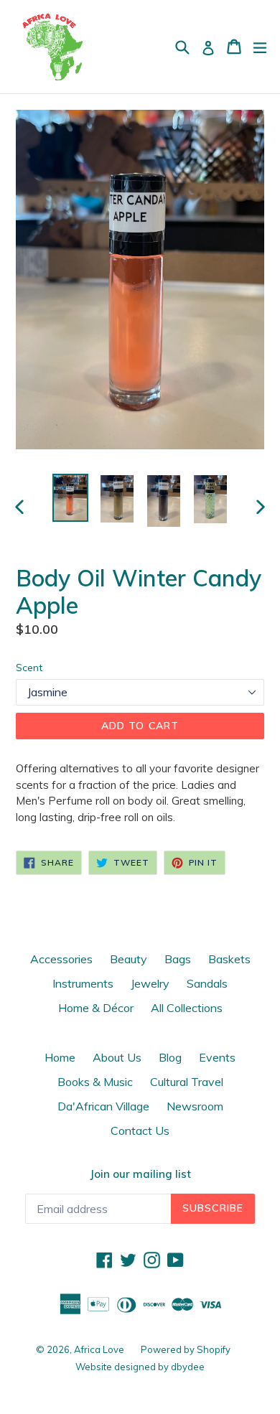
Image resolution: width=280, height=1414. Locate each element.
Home (60, 1057)
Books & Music (95, 1081)
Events (217, 1057)
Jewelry (150, 983)
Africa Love (100, 1349)
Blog (170, 1057)
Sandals (207, 983)
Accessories (61, 959)
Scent (29, 667)
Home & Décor (96, 1008)
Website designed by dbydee (140, 1366)
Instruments (82, 983)
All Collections (187, 1008)
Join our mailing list (140, 1174)
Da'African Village (103, 1106)
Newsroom (195, 1106)
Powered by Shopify (185, 1349)
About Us (117, 1057)
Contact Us (140, 1130)
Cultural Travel (186, 1081)
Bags (177, 959)
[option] (70, 497)
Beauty (128, 959)
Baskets (229, 959)
